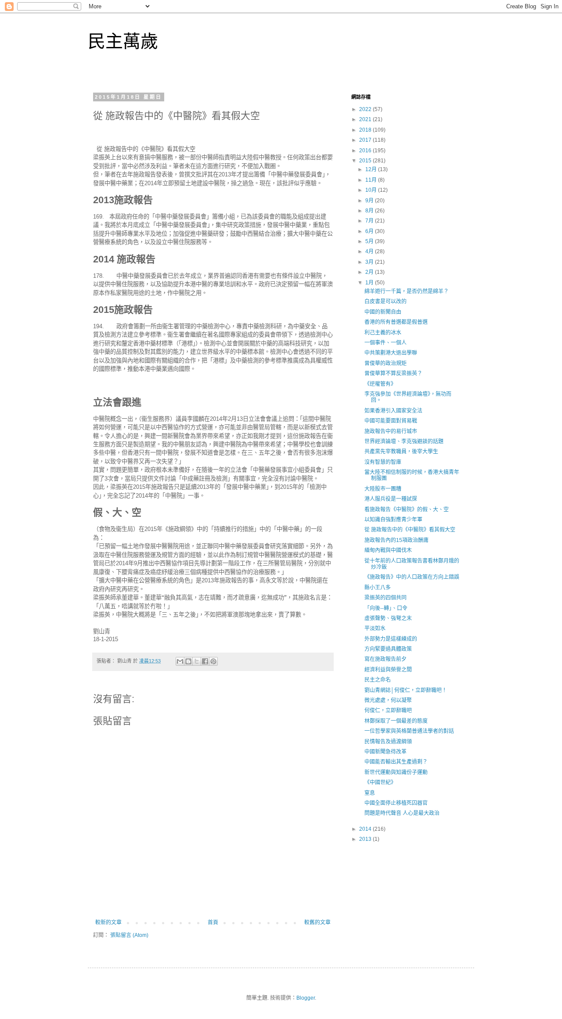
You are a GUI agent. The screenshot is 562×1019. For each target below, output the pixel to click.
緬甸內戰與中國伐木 (388, 550)
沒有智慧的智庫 (382, 462)
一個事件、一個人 (385, 343)
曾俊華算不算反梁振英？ (393, 373)
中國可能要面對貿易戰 (390, 421)
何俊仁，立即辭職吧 (388, 710)
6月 (370, 231)
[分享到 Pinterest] (213, 661)
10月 (371, 190)
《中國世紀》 (380, 782)
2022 (366, 109)
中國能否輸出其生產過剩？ (396, 762)
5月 (370, 241)
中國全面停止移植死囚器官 (396, 803)
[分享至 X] (196, 661)
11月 (371, 180)
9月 (370, 200)
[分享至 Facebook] (205, 661)
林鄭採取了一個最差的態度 (396, 721)
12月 (371, 169)
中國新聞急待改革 (385, 752)
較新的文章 (108, 922)
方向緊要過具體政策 (388, 649)
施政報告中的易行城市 (390, 431)
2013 (366, 839)
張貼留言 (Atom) (129, 935)
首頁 (213, 922)
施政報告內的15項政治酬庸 (396, 540)
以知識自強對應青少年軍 (393, 520)
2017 (366, 140)
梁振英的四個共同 (385, 598)
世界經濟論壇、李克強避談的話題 (403, 441)
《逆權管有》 (380, 384)
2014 (366, 829)
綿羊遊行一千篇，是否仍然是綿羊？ (406, 291)
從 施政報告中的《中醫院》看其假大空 (409, 530)
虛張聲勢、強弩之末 (388, 618)
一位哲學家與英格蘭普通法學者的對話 (409, 731)
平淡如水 (374, 628)
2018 (366, 130)
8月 (370, 211)
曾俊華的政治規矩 (385, 363)
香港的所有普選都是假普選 (396, 322)
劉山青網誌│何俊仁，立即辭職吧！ (405, 690)
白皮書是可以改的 (385, 301)
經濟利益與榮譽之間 (388, 670)
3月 (370, 262)
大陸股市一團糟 (382, 489)
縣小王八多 (377, 588)
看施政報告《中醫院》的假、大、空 (406, 509)
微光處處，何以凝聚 (388, 700)
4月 (370, 251)
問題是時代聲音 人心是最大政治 (402, 813)
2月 (370, 272)
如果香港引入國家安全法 (393, 411)
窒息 (369, 793)
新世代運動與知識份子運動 (396, 772)
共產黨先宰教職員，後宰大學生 (401, 452)
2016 (366, 150)
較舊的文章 (317, 922)
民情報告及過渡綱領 (388, 742)
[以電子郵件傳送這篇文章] (180, 661)
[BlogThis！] (188, 661)
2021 (366, 119)
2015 (366, 161)
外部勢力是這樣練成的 (390, 639)
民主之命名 (377, 680)
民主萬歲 (123, 41)
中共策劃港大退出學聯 (390, 353)
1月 (370, 283)
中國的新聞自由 (382, 312)
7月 (370, 221)
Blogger (305, 998)
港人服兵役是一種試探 (390, 499)
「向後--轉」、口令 (385, 608)
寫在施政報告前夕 (385, 659)
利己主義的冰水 (382, 333)
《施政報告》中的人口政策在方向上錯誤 (411, 577)
